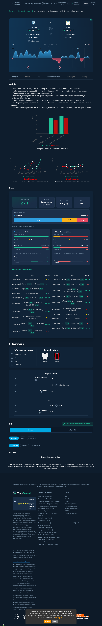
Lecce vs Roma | (43, 542)
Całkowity (14, 445)
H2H (22, 438)
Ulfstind (31, 438)
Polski (86, 3)
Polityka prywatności (71, 506)
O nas (67, 501)
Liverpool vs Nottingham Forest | (48, 504)
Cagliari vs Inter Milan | (45, 518)
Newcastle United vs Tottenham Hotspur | (47, 514)
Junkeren (14, 438)
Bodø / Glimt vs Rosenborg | (46, 539)
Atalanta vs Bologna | (44, 523)
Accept (47, 621)
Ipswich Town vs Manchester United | (49, 537)
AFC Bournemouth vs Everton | (47, 506)
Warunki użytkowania (71, 504)
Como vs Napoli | (43, 511)
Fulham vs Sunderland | (45, 527)
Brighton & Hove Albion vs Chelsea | (49, 501)
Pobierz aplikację (76, 3)
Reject (55, 621)
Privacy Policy (59, 618)
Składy (84, 76)
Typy (38, 76)
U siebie (24, 445)
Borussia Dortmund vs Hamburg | (48, 532)
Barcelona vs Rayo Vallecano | (47, 499)
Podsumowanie (53, 76)
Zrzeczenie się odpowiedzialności (21, 562)
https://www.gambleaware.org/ (28, 597)
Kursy (27, 76)
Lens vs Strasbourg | (44, 520)
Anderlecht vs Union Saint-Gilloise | (48, 544)
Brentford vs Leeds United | (46, 508)
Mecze (30, 430)
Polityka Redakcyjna (71, 513)
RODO (67, 511)
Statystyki (71, 76)
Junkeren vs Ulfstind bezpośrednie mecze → (77, 424)
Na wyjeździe (35, 445)
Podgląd (15, 76)
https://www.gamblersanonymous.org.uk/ (23, 602)
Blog (66, 496)
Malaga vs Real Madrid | (45, 530)
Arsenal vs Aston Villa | (44, 496)
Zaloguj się (93, 3)
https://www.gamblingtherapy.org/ (21, 604)
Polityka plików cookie (71, 508)
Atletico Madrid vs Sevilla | (46, 534)
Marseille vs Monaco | (44, 525)
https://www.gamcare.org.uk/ (20, 600)
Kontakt (67, 499)
